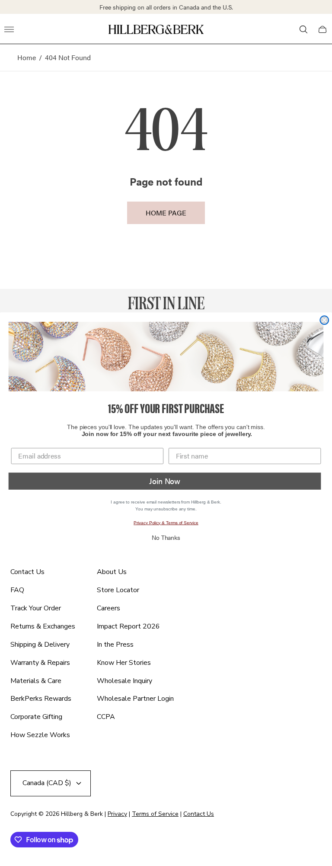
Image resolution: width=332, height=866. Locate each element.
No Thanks (166, 537)
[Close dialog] (324, 320)
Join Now (164, 480)
